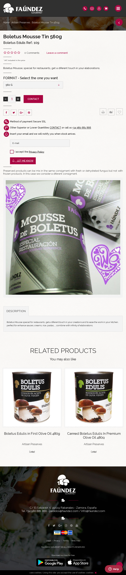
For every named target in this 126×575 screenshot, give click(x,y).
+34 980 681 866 (81, 127)
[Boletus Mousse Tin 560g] (63, 238)
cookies (89, 572)
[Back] (119, 22)
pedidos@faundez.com (63, 511)
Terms (66, 541)
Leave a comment (57, 52)
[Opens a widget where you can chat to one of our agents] (114, 569)
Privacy (57, 541)
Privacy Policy (36, 151)
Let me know (24, 160)
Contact (33, 99)
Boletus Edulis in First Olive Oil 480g (32, 434)
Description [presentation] (16, 311)
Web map (75, 541)
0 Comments (31, 52)
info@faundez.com (93, 511)
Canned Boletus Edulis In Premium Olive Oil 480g (94, 435)
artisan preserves (20, 22)
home (6, 22)
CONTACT (55, 127)
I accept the (21, 151)
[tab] (16, 311)
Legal (48, 541)
